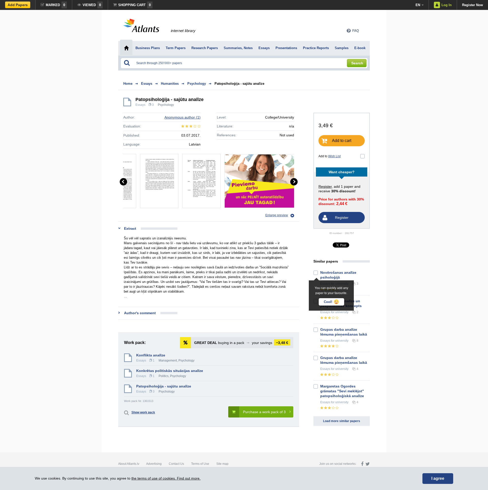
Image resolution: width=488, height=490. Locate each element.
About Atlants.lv (128, 464)
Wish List (334, 156)
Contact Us (176, 464)
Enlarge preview (276, 215)
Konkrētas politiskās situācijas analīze (169, 371)
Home (127, 83)
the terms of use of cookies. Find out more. (166, 478)
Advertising (154, 464)
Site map (222, 464)
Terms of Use (200, 464)
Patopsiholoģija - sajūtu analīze (239, 83)
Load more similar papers (341, 421)
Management (168, 360)
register (325, 186)
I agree (437, 478)
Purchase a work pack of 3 (264, 412)
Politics (164, 376)
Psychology (166, 105)
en (418, 5)
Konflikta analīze (150, 355)
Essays (140, 105)
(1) (182, 117)
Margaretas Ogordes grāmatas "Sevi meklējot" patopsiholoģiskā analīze (342, 391)
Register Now (472, 5)
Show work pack (143, 412)
